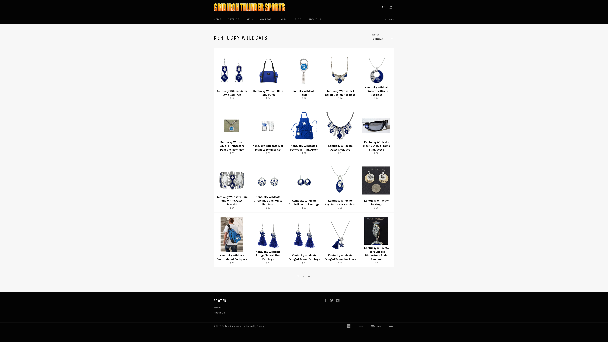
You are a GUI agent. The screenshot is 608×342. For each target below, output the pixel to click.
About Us (315, 19)
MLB (283, 19)
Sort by (375, 35)
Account (389, 19)
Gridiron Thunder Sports (233, 326)
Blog (298, 19)
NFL (249, 19)
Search (218, 307)
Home (217, 19)
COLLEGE (266, 19)
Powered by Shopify (255, 326)
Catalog (233, 19)
